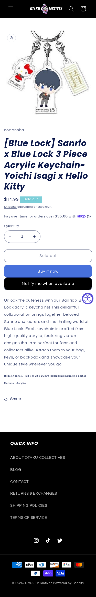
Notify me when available (48, 284)
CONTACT (19, 482)
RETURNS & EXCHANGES (33, 493)
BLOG (15, 470)
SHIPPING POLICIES (28, 506)
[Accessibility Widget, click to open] (87, 298)
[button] (11, 9)
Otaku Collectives (38, 583)
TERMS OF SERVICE (28, 518)
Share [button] (15, 399)
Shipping (10, 206)
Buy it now (48, 271)
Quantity (11, 226)
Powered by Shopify (68, 583)
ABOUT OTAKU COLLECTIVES (37, 458)
